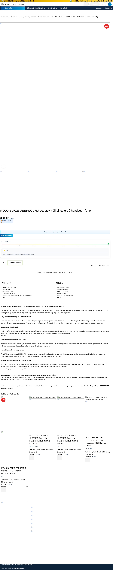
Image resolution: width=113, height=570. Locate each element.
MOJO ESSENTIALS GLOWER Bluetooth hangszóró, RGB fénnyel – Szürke (96, 442)
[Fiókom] (104, 4)
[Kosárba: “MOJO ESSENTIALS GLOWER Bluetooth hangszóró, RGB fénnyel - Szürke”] (87, 460)
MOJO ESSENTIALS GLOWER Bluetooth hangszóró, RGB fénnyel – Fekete (68, 440)
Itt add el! (94, 4)
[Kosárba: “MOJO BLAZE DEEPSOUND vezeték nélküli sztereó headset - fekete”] (3, 489)
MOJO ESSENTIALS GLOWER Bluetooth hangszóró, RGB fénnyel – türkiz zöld (40, 440)
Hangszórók (33, 452)
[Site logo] (5, 4)
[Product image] (14, 448)
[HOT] (14, 413)
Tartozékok (4, 480)
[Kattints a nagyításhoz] (3, 166)
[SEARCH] (86, 4)
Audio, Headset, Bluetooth (17, 480)
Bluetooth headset (7, 482)
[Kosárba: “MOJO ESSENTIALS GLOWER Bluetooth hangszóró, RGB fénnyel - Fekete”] (59, 457)
